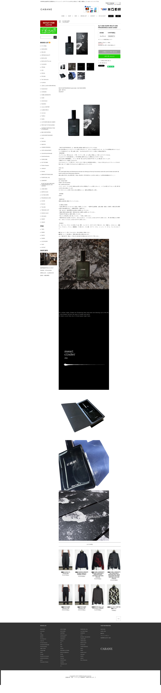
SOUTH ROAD (63, 660)
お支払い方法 (103, 631)
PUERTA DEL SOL (84, 629)
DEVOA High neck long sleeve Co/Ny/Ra (98, 607)
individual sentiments (44, 658)
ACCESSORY (66, 22)
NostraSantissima (43, 646)
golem (41, 660)
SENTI (81, 650)
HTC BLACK (82, 644)
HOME (62, 16)
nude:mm (42, 640)
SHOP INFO (103, 629)
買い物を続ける (103, 62)
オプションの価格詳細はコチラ (105, 39)
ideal (61, 646)
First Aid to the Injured (44, 656)
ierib (41, 633)
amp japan (82, 654)
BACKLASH (42, 629)
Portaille (41, 654)
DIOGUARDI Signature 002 (66, 607)
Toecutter (62, 658)
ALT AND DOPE (66, 21)
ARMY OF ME (43, 648)
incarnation (42, 631)
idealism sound (83, 652)
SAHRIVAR (82, 633)
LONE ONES (83, 638)
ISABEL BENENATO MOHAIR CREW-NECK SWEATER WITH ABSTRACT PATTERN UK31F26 (98, 574)
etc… (61, 665)
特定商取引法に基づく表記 (106, 637)
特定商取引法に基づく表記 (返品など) (106, 45)
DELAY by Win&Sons (64, 652)
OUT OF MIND (63, 629)
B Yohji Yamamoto (43, 642)
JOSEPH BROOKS (84, 646)
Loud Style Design (84, 631)
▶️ (49, 42)
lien (61, 642)
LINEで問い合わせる (109, 56)
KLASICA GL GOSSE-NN (66, 572)
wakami (81, 658)
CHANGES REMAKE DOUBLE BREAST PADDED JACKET (82, 573)
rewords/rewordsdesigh (44, 644)
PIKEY (81, 648)
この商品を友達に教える (105, 60)
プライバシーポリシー (105, 635)
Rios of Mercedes (83, 660)
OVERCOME (42, 650)
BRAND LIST (84, 16)
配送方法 (102, 633)
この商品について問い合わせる (109, 51)
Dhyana (61, 640)
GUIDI (41, 652)
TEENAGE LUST (63, 663)
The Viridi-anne (43, 638)
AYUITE (61, 648)
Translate (118, 4)
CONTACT (92, 16)
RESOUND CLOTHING (64, 650)
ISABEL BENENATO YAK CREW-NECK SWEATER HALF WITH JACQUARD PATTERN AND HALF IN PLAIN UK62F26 (114, 575)
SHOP (69, 16)
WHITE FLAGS (83, 642)
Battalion (62, 656)
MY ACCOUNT (102, 16)
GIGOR (81, 656)
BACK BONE (62, 631)
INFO (76, 16)
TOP (60, 21)
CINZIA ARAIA (83, 640)
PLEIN (61, 654)
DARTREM (62, 633)
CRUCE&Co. (62, 638)
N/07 (61, 644)
